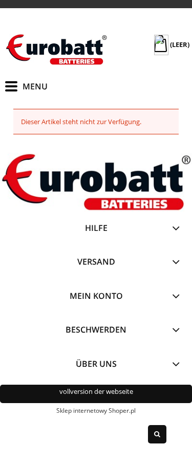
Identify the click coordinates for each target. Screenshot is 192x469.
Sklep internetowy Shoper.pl (96, 410)
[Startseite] (56, 49)
